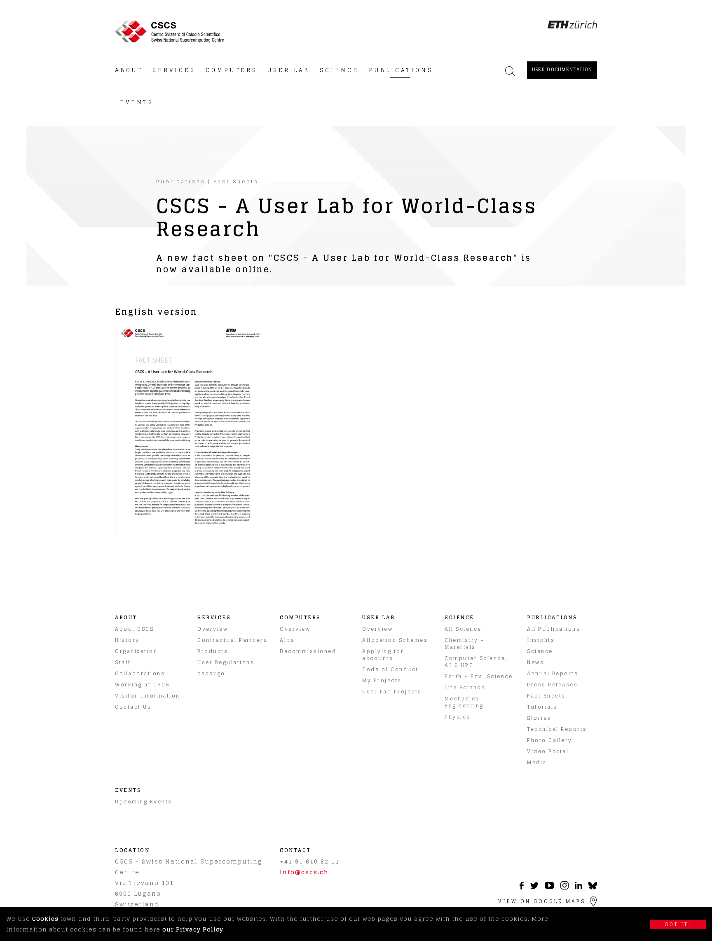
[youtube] (549, 887)
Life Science (465, 687)
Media (537, 762)
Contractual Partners (232, 640)
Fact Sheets (236, 181)
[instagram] (564, 887)
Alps (287, 640)
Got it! (678, 924)
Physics (458, 716)
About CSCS (134, 629)
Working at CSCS (142, 684)
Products (212, 651)
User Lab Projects (392, 691)
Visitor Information (147, 695)
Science (540, 651)
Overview (212, 629)
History (127, 640)
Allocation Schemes (395, 640)
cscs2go (211, 673)
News (535, 662)
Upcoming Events (143, 801)
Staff (123, 662)
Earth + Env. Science (479, 676)
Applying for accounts (383, 654)
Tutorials (542, 706)
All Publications (553, 629)
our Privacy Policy (192, 929)
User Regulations (225, 662)
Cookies (45, 918)
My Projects (382, 680)
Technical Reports (557, 729)
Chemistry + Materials (465, 643)
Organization (136, 651)
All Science (463, 629)
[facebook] (522, 887)
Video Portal (548, 751)
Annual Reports (552, 673)
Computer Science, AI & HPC (476, 661)
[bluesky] (592, 887)
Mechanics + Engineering (465, 702)
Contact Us (133, 706)
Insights (541, 640)
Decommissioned (308, 651)
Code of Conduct (390, 669)
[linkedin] (578, 887)
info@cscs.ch (304, 872)
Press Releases (552, 684)
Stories (539, 718)
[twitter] (534, 887)
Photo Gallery (549, 740)
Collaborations (140, 673)
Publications (181, 181)
